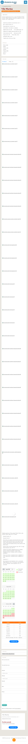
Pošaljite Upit (14, 641)
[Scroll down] (14, 740)
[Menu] (25, 2)
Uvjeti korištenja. (18, 708)
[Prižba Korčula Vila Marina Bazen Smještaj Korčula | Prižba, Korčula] (8, 2)
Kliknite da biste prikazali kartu (8, 653)
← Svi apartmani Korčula (6, 6)
